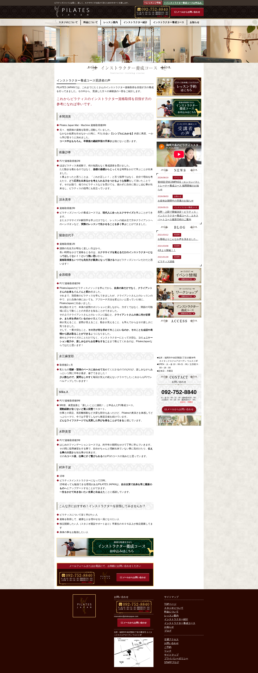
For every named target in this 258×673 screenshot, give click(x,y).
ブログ (167, 631)
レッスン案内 (110, 22)
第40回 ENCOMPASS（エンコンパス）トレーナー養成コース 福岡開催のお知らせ (179, 186)
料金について (90, 22)
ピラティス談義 (166, 261)
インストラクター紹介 (135, 22)
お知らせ (194, 22)
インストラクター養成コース (168, 22)
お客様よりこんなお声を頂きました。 (178, 239)
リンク (167, 651)
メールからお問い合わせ (188, 12)
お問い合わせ (171, 643)
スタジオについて (68, 22)
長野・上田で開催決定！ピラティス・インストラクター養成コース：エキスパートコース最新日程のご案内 (178, 216)
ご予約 (167, 647)
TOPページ (170, 604)
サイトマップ (171, 654)
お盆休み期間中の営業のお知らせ (176, 200)
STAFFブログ (171, 662)
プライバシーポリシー (176, 658)
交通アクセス (171, 639)
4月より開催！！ (167, 250)
